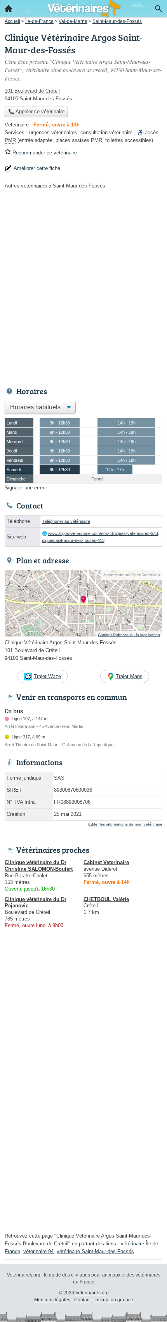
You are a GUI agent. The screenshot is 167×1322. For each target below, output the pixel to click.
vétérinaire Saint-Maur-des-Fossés (95, 1251)
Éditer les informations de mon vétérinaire (125, 824)
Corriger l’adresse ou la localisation (129, 635)
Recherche (158, 8)
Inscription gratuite (113, 1300)
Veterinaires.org (92, 1293)
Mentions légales (52, 1300)
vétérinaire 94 (38, 1251)
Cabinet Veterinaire (106, 862)
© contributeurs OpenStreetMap (131, 575)
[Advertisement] (83, 286)
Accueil (8, 8)
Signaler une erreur (26, 488)
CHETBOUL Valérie (106, 899)
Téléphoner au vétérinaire (66, 521)
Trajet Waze (47, 676)
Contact (82, 1300)
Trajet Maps (129, 676)
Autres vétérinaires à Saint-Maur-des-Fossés (55, 186)
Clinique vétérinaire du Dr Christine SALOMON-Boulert (39, 865)
